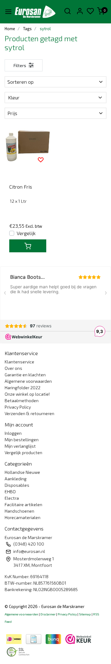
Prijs (12, 113)
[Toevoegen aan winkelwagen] (27, 245)
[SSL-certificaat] (19, 651)
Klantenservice (19, 361)
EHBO (10, 491)
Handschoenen (19, 511)
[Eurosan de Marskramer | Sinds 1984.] (35, 12)
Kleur (13, 97)
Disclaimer (48, 614)
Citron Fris (20, 187)
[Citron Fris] (28, 146)
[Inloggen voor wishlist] (40, 159)
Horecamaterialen (22, 517)
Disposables (17, 485)
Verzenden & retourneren (29, 413)
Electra (12, 498)
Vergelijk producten (23, 452)
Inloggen (13, 433)
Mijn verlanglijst (20, 446)
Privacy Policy (18, 407)
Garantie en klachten (25, 374)
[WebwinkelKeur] (78, 638)
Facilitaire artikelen (23, 504)
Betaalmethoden (22, 400)
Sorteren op (20, 82)
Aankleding (16, 478)
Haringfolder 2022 (22, 387)
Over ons (13, 368)
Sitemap (85, 614)
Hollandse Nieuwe (22, 472)
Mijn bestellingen (22, 439)
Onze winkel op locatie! (27, 394)
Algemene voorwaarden (28, 381)
